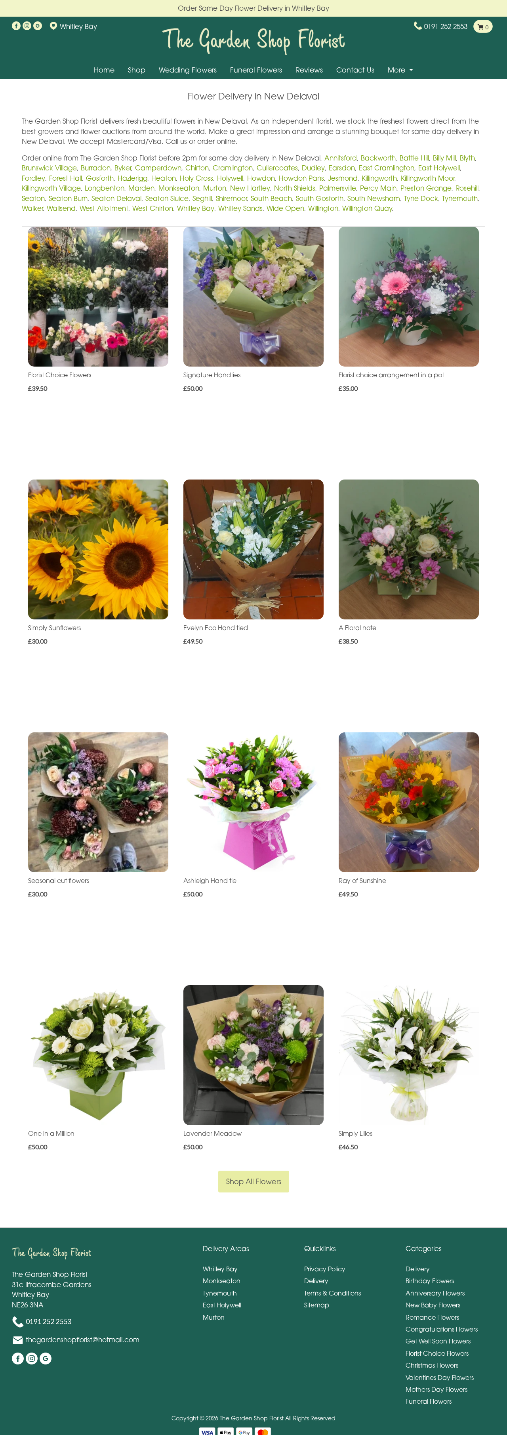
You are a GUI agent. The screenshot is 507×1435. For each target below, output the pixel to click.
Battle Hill (414, 158)
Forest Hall (65, 178)
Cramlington (233, 168)
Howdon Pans (301, 178)
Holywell (230, 178)
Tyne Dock (421, 198)
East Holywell (439, 168)
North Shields (294, 188)
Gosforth (100, 178)
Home (104, 70)
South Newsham (373, 198)
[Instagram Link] (27, 26)
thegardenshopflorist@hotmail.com (82, 1340)
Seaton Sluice (167, 198)
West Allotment (104, 208)
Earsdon (342, 168)
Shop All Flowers (253, 1181)
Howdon (261, 178)
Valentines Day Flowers (440, 1377)
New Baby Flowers (433, 1305)
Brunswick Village (49, 168)
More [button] (397, 70)
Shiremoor (231, 198)
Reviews (309, 70)
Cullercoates (277, 168)
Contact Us (355, 70)
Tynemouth (460, 198)
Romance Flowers (432, 1317)
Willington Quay (367, 208)
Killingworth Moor (427, 178)
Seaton (33, 198)
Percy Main (378, 188)
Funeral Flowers (256, 70)
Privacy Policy (324, 1269)
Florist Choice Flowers (437, 1353)
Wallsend (61, 208)
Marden (141, 188)
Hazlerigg (132, 178)
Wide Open (285, 208)
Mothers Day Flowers (436, 1389)
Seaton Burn (68, 198)
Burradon (96, 168)
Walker (32, 208)
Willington (323, 208)
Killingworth (379, 178)
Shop (136, 70)
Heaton (163, 178)
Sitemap (316, 1305)
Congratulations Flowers (442, 1329)
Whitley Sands (240, 208)
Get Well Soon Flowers (438, 1341)
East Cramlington (386, 168)
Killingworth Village (51, 188)
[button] (253, 1251)
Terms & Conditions (332, 1293)
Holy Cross (196, 178)
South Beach (271, 198)
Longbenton (104, 188)
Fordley (33, 178)
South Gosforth (319, 198)
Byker (122, 168)
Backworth (378, 158)
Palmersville (337, 188)
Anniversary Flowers (435, 1293)
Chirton (197, 168)
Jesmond (343, 178)
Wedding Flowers (188, 70)
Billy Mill (444, 158)
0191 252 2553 (445, 26)
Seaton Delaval (116, 198)
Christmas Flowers (432, 1365)
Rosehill (467, 188)
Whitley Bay (195, 208)
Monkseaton (178, 188)
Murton (214, 188)
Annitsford (340, 158)
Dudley (313, 168)
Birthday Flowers (430, 1281)
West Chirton (152, 208)
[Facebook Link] (16, 26)
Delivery (316, 1281)
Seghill (202, 198)
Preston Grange (426, 188)
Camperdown (158, 168)
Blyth (467, 158)
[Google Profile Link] (37, 26)
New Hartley (250, 188)
